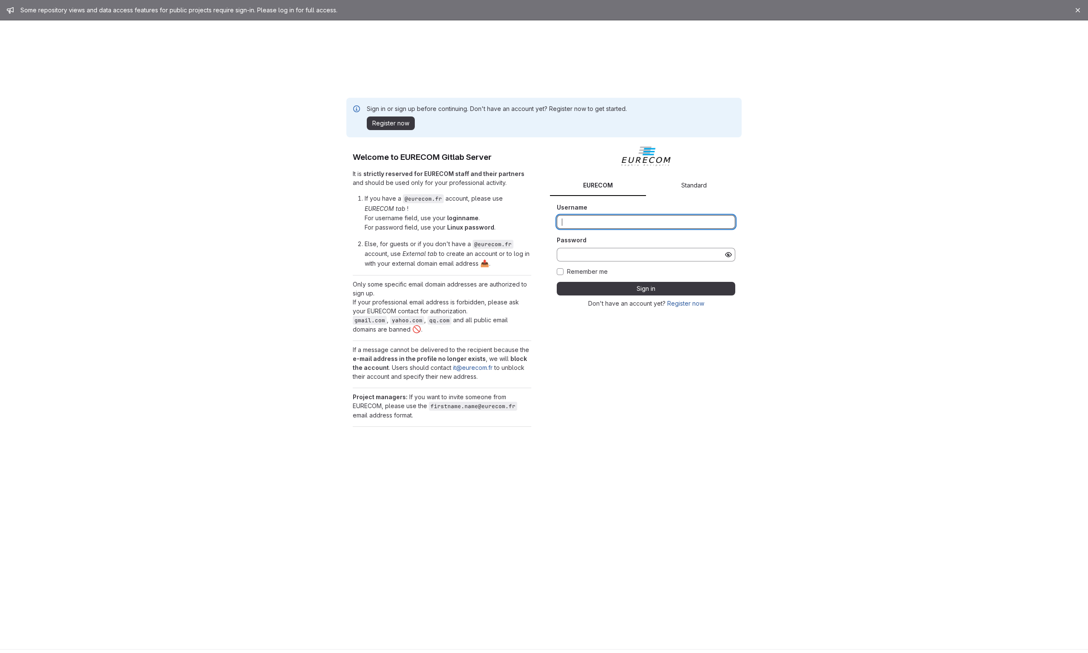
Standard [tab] (694, 185)
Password (571, 240)
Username (572, 207)
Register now (685, 303)
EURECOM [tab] (598, 185)
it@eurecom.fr (473, 367)
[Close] (1078, 10)
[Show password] (728, 254)
